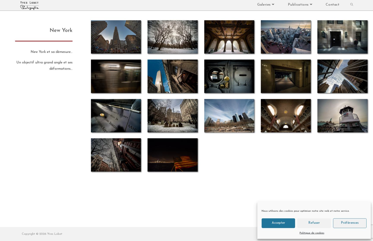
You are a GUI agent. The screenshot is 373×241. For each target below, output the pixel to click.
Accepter (278, 223)
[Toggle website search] (352, 5)
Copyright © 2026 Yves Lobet (42, 234)
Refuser (314, 223)
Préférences (350, 223)
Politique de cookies (312, 233)
